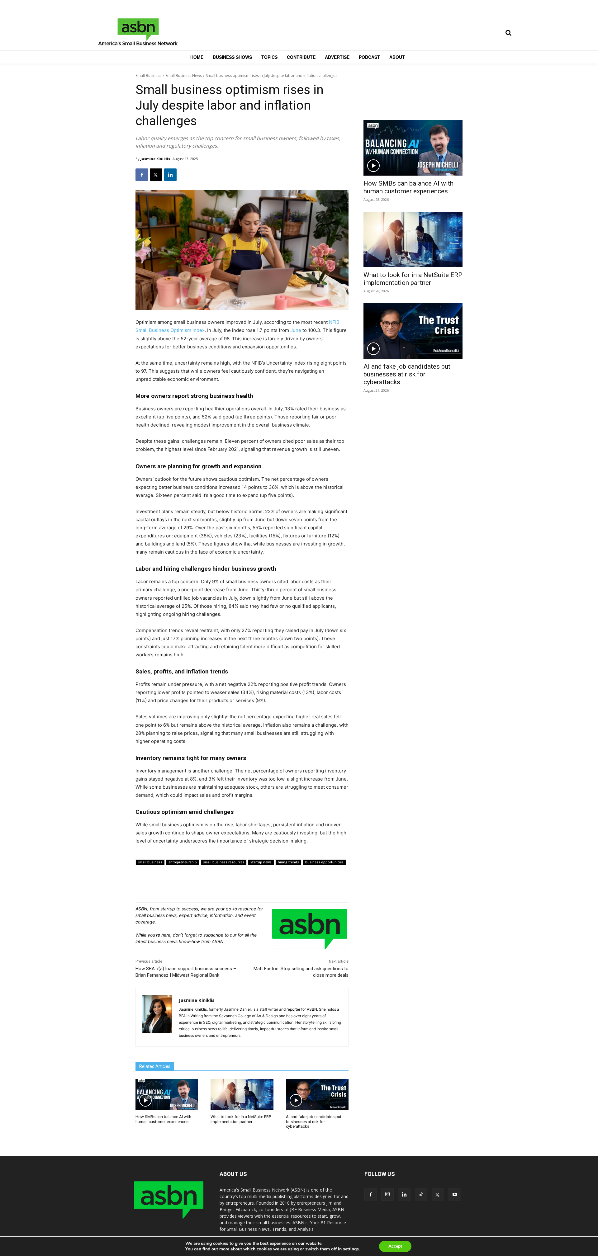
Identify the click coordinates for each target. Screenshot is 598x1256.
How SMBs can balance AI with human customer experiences (163, 1119)
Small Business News (183, 75)
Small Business (148, 75)
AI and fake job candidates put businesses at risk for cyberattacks (313, 1121)
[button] (508, 32)
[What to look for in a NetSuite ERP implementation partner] (242, 1095)
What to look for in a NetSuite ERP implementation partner (241, 1119)
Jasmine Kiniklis (155, 158)
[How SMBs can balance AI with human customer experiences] (166, 1095)
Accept (395, 1246)
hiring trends (288, 862)
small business (150, 862)
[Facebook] (141, 174)
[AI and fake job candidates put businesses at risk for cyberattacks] (317, 1095)
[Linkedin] (170, 174)
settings (351, 1249)
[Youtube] (454, 1194)
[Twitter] (156, 174)
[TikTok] (421, 1194)
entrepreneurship (182, 862)
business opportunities (324, 862)
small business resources (223, 862)
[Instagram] (387, 1194)
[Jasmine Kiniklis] (157, 1017)
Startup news (261, 862)
